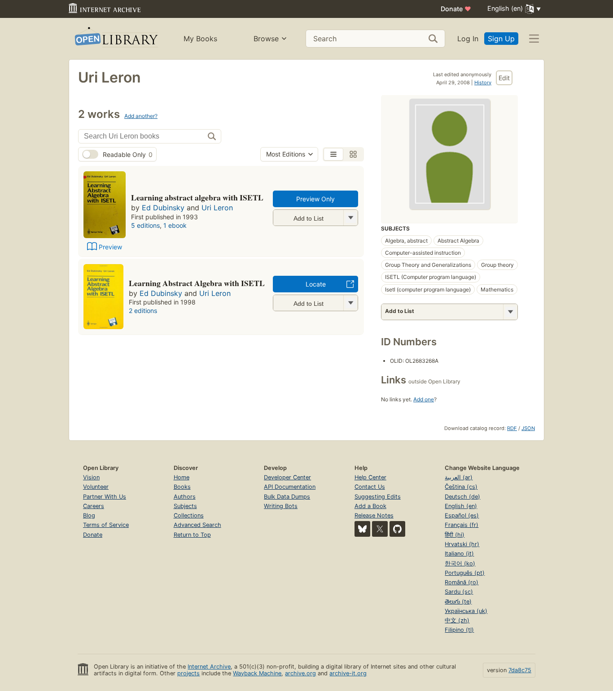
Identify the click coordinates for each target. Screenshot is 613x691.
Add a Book (370, 506)
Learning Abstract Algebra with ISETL (197, 283)
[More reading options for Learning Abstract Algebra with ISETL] (350, 303)
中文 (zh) (457, 620)
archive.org (300, 673)
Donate (456, 9)
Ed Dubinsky (163, 207)
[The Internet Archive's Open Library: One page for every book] (115, 38)
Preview (110, 247)
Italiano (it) (459, 553)
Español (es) (462, 515)
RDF (512, 428)
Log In (467, 38)
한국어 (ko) (460, 563)
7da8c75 (519, 670)
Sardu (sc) (459, 591)
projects (188, 673)
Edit (504, 78)
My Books (200, 38)
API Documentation (289, 486)
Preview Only (315, 199)
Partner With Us (104, 496)
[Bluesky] (362, 529)
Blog (89, 515)
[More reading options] (510, 312)
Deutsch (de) (462, 496)
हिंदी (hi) (454, 534)
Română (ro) (461, 582)
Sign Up (501, 38)
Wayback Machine (257, 673)
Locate (316, 284)
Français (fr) (461, 525)
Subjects (185, 506)
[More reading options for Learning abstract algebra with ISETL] (350, 217)
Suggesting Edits (378, 496)
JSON (528, 428)
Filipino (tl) (459, 629)
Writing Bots (281, 506)
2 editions (143, 310)
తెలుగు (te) (458, 601)
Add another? (141, 116)
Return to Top (192, 534)
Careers (93, 506)
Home (181, 477)
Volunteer (96, 486)
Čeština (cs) (461, 486)
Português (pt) (465, 572)
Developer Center (287, 477)
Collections (189, 515)
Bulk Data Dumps (287, 496)
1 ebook (175, 225)
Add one (423, 399)
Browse (266, 38)
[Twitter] (380, 529)
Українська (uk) (466, 611)
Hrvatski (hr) (462, 544)
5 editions (145, 225)
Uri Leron (217, 207)
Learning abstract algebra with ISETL (197, 197)
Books (182, 486)
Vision (91, 477)
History (482, 82)
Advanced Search (197, 525)
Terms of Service (106, 525)
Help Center (370, 477)
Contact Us (370, 486)
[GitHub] (397, 529)
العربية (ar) (459, 477)
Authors (185, 496)
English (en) (461, 506)
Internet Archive (209, 666)
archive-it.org (348, 673)
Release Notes (374, 515)
